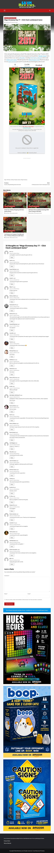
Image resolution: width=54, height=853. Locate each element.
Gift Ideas (8, 179)
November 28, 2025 (14, 213)
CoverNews (35, 850)
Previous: (12, 183)
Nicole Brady (7, 22)
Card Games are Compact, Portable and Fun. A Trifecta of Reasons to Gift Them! (14, 235)
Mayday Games (42, 56)
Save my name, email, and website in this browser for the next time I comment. (24, 599)
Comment (6, 575)
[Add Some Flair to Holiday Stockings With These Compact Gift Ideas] (39, 200)
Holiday (12, 179)
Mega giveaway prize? (34, 59)
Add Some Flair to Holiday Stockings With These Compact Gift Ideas (39, 210)
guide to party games (11, 59)
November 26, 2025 (38, 213)
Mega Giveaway (24, 179)
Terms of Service (7, 843)
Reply (12, 257)
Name (6, 593)
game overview (12, 61)
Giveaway (6, 18)
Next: (41, 183)
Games (6, 206)
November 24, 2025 (14, 237)
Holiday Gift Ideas (13, 18)
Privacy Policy (7, 840)
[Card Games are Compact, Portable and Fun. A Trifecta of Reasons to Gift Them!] (15, 225)
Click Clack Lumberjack (36, 58)
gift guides (22, 58)
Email (29, 593)
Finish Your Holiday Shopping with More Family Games (14, 210)
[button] (4, 10)
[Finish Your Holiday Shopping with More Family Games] (15, 200)
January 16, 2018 (14, 22)
